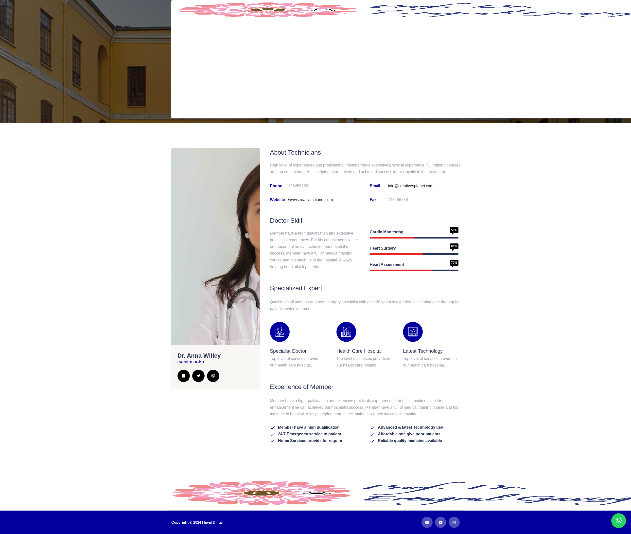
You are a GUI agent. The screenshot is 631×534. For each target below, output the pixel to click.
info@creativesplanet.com (410, 186)
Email (375, 186)
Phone (276, 186)
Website (277, 200)
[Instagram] (213, 376)
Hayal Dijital (212, 522)
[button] (618, 520)
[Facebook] (183, 376)
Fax (373, 200)
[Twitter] (198, 376)
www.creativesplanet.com (310, 200)
